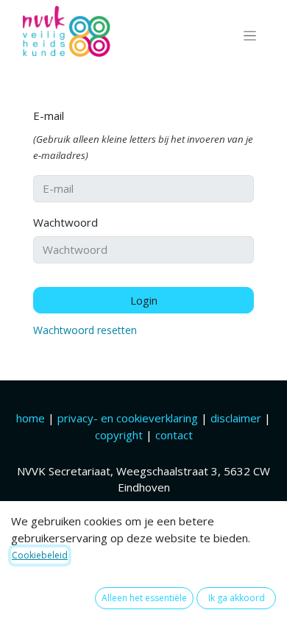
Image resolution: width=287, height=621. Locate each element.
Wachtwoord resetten (85, 330)
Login (143, 300)
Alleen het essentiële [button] (144, 598)
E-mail (48, 115)
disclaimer (237, 418)
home (32, 418)
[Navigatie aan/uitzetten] (249, 36)
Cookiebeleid (40, 555)
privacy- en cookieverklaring (127, 418)
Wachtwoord (65, 222)
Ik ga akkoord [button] (236, 598)
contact (174, 434)
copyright (119, 434)
